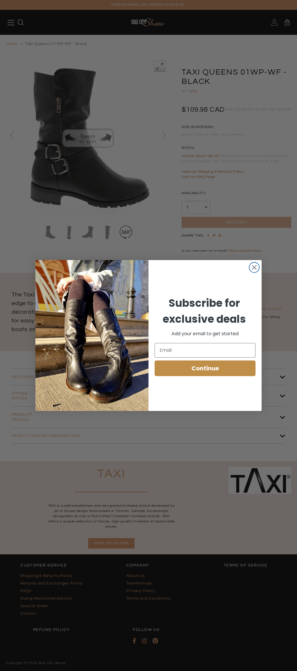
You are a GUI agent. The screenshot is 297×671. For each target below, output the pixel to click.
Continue (205, 368)
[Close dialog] (254, 267)
